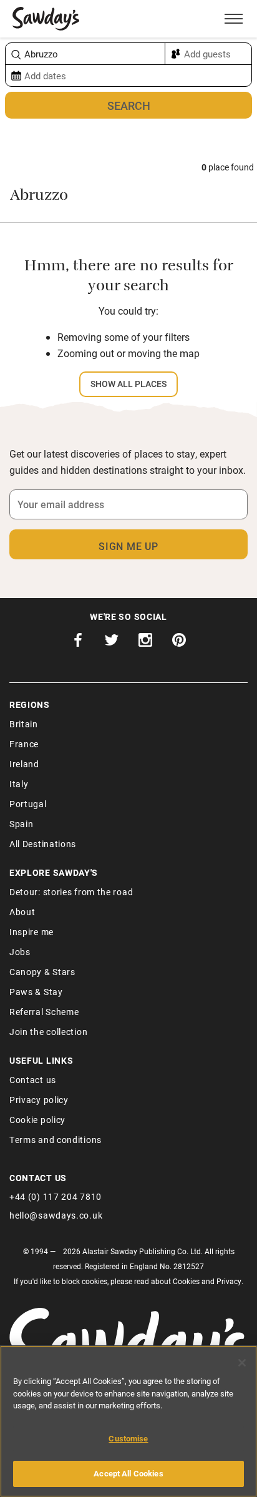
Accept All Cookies (128, 1473)
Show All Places (128, 384)
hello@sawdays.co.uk (55, 1215)
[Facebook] (78, 643)
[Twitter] (111, 643)
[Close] (242, 1363)
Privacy (228, 1281)
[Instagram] (145, 643)
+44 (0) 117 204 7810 (55, 1196)
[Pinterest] (179, 643)
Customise (128, 1438)
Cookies (186, 1281)
